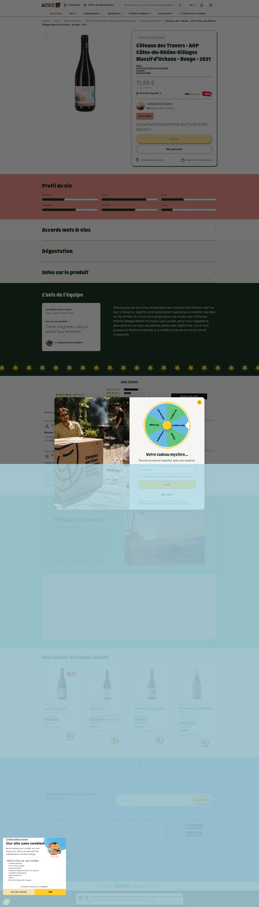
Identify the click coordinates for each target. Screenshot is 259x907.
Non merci (167, 494)
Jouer (167, 484)
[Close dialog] (199, 402)
